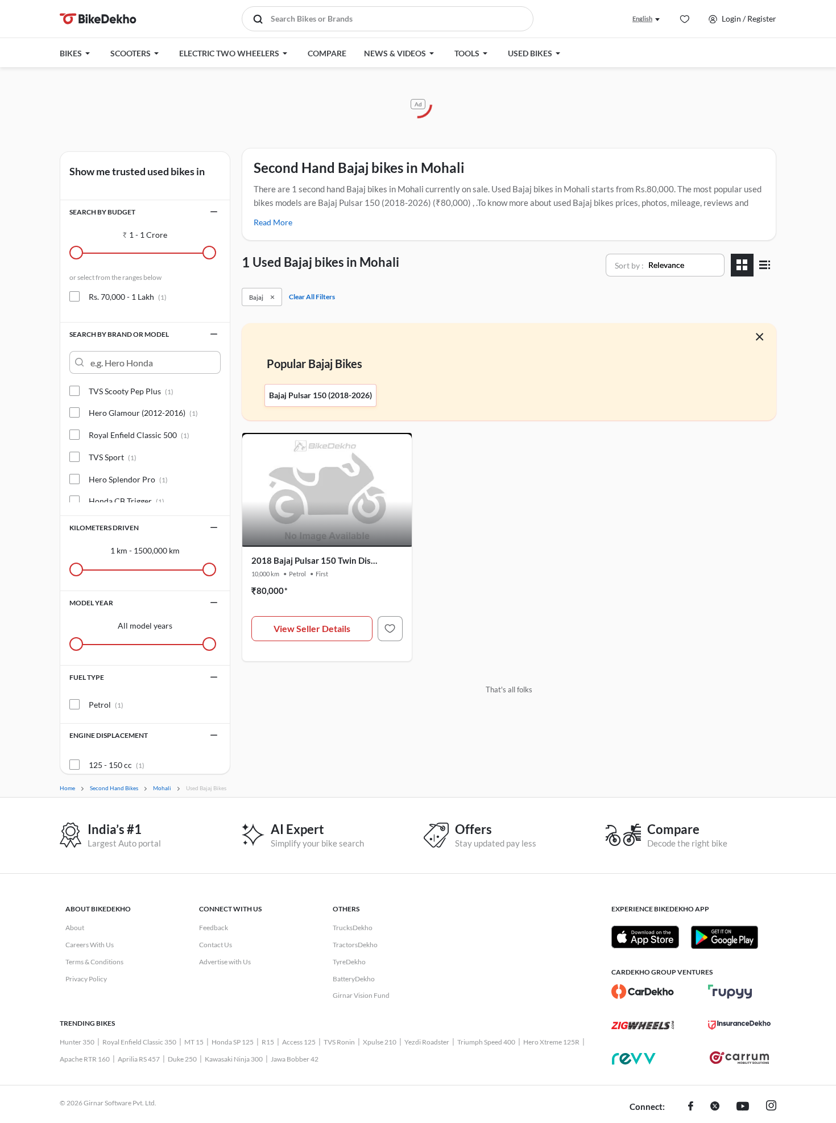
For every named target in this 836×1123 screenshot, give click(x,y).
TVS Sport (112, 457)
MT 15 (194, 1042)
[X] (714, 1107)
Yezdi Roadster (426, 1042)
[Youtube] (742, 1107)
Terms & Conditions (94, 961)
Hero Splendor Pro (128, 479)
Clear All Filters (312, 296)
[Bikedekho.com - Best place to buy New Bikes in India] (98, 19)
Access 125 (299, 1042)
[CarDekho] (642, 991)
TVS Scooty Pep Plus (131, 391)
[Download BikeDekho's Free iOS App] (645, 937)
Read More (273, 222)
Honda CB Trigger (126, 501)
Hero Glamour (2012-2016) (143, 413)
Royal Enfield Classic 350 (139, 1042)
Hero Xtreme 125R (551, 1042)
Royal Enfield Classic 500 (139, 435)
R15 (268, 1042)
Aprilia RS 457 (139, 1059)
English (642, 18)
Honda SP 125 (233, 1042)
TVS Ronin (339, 1042)
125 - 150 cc (116, 765)
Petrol (106, 704)
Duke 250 (182, 1059)
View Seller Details (312, 628)
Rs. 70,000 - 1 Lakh (128, 297)
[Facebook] (690, 1107)
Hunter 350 (77, 1042)
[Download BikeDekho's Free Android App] (724, 937)
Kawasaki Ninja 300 (234, 1059)
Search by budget (102, 212)
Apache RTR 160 (85, 1059)
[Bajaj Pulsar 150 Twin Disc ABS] (390, 628)
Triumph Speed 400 (486, 1042)
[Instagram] (771, 1107)
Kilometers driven (104, 527)
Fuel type (86, 677)
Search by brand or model (119, 334)
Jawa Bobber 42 (294, 1059)
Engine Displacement (108, 735)
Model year (91, 602)
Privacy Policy (86, 979)
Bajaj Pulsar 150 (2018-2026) (320, 395)
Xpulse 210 (379, 1042)
